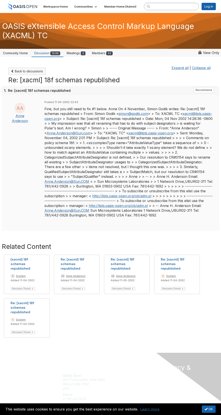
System (21, 276)
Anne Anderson (75, 276)
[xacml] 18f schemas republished (20, 263)
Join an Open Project (127, 382)
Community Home (15, 53)
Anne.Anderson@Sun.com (68, 133)
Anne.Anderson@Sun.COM (66, 181)
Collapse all (201, 68)
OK (210, 409)
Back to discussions (28, 71)
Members (101, 53)
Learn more (149, 409)
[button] (86, 6)
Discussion (46, 53)
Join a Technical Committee (132, 388)
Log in (208, 6)
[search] (148, 6)
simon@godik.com (133, 113)
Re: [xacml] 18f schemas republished (72, 263)
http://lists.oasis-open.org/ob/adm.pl (121, 196)
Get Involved (121, 375)
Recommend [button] (204, 90)
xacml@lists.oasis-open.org (150, 133)
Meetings (75, 53)
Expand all (180, 68)
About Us (168, 383)
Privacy (167, 387)
